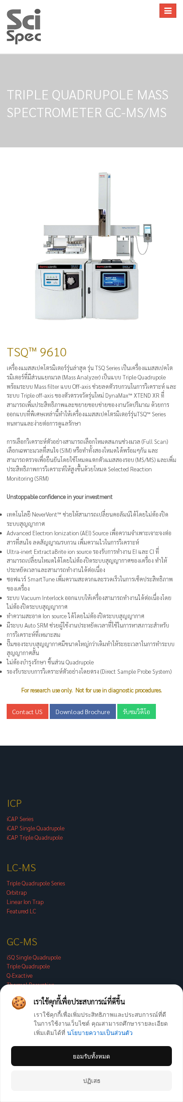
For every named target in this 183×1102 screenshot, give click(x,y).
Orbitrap (17, 892)
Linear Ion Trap (25, 901)
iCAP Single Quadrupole (35, 828)
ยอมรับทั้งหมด (91, 1056)
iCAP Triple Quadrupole (35, 837)
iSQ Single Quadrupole (34, 957)
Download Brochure (83, 711)
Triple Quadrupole (28, 966)
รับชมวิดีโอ (136, 711)
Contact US (27, 711)
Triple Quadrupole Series (36, 883)
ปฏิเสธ (91, 1080)
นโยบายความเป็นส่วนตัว (100, 1032)
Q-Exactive (19, 975)
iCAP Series (20, 818)
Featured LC (21, 911)
